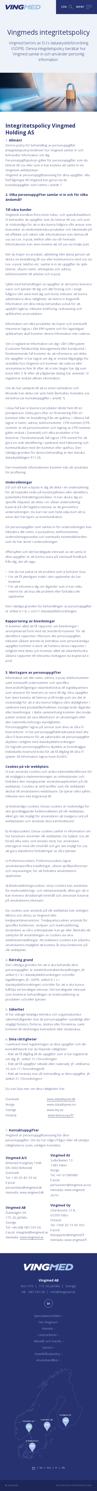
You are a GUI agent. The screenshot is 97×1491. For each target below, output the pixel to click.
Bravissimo (85, 1485)
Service (48, 1347)
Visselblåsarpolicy (48, 1354)
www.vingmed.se (32, 1237)
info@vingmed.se (63, 1292)
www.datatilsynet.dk (61, 1099)
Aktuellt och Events (48, 1341)
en (63, 1467)
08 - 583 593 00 (34, 1292)
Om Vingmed (48, 1322)
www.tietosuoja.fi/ (61, 1115)
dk (41, 1467)
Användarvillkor (48, 1360)
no (49, 1467)
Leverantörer (48, 1335)
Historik (48, 1328)
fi (56, 1467)
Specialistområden (48, 1316)
